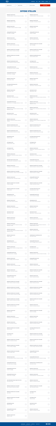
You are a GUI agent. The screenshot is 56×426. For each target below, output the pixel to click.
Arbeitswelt (33, 1)
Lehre (39, 1)
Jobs (36, 1)
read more (26, 16)
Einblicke (43, 1)
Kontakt (46, 1)
